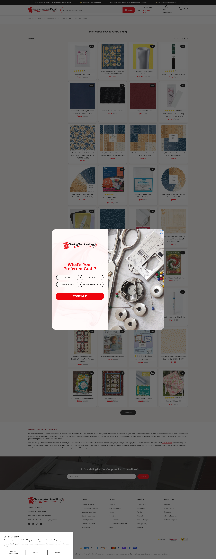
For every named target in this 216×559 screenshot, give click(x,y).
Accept (35, 553)
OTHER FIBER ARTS (92, 284)
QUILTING (92, 277)
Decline (57, 553)
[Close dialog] (161, 232)
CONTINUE (80, 296)
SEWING (67, 277)
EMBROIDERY (68, 284)
